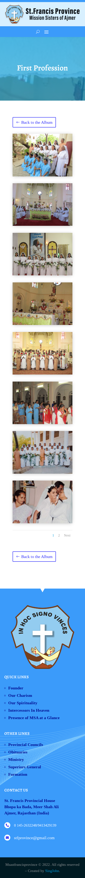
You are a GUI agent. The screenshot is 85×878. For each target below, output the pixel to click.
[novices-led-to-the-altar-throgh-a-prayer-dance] (43, 422)
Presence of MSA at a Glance (34, 717)
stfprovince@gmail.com (34, 837)
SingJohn (52, 871)
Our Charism (20, 695)
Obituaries (17, 752)
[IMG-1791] (43, 323)
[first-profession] (43, 274)
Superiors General (24, 767)
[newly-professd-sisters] (43, 373)
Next (67, 535)
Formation (17, 774)
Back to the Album (37, 122)
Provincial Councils (25, 744)
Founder (15, 688)
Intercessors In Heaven (28, 710)
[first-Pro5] (43, 224)
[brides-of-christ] (43, 175)
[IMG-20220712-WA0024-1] (43, 472)
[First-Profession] (43, 522)
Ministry (16, 759)
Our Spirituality (22, 703)
